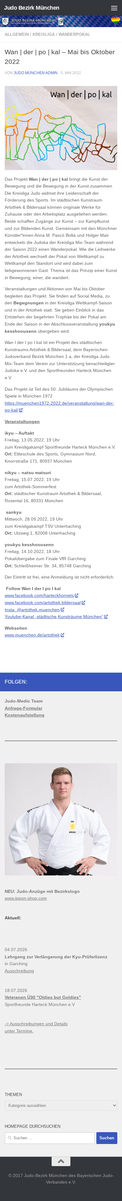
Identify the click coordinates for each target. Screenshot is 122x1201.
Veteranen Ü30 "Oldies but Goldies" (43, 997)
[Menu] (114, 8)
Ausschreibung (19, 970)
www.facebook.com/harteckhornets (39, 595)
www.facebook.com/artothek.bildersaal (43, 602)
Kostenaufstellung (24, 714)
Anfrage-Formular (23, 708)
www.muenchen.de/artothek (32, 634)
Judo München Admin (36, 73)
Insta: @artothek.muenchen (32, 609)
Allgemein (17, 34)
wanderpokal (74, 34)
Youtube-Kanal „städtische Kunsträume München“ (54, 616)
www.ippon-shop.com (26, 898)
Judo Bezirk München (31, 8)
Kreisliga (44, 34)
